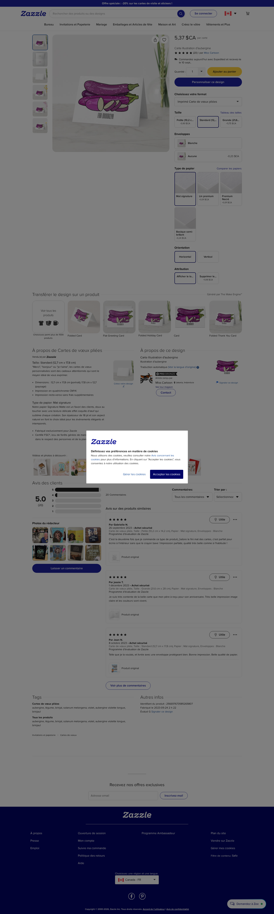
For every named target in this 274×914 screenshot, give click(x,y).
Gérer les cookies (134, 474)
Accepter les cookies (166, 474)
